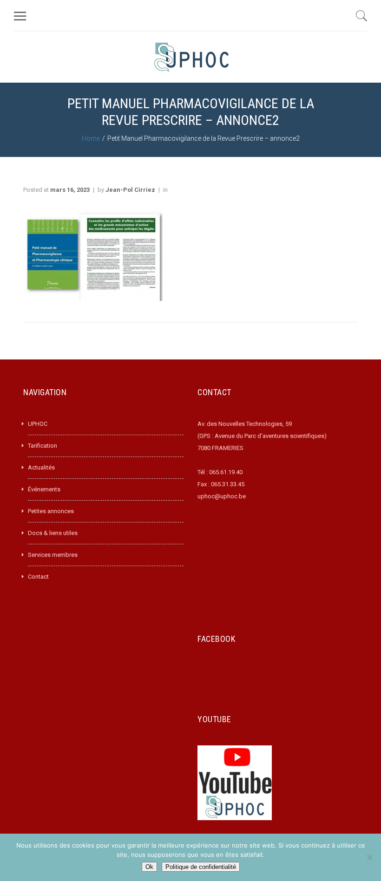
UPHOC (37, 423)
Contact (38, 576)
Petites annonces (51, 511)
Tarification (42, 445)
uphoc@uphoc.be (221, 496)
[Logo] (191, 56)
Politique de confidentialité (200, 866)
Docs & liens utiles (53, 532)
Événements (44, 489)
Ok (149, 866)
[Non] (369, 857)
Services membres (53, 554)
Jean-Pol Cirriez (130, 189)
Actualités (41, 467)
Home (91, 138)
